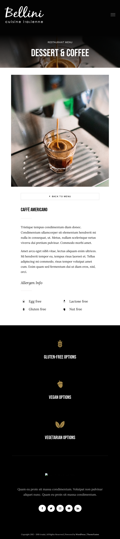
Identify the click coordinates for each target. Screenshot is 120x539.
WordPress (81, 534)
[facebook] (42, 508)
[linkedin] (78, 508)
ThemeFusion (93, 534)
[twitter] (51, 508)
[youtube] (69, 508)
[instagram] (60, 508)
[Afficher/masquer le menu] (113, 14)
